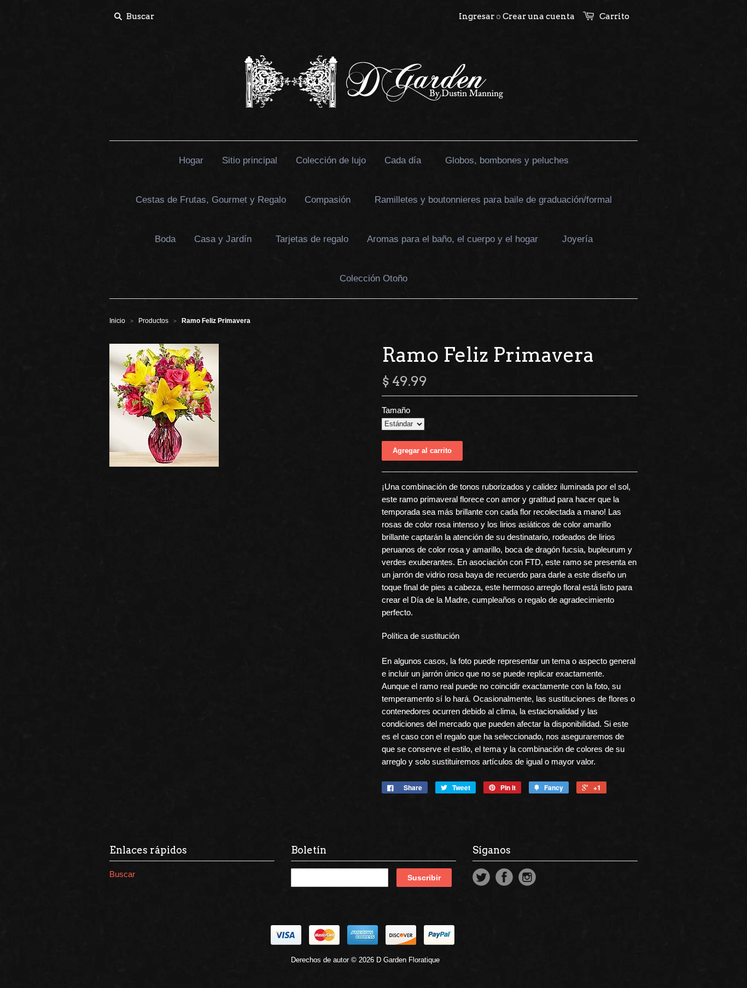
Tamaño (396, 410)
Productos (153, 321)
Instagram (527, 877)
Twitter (481, 877)
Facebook (504, 877)
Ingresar (476, 16)
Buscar (122, 874)
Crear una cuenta (539, 16)
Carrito (614, 16)
